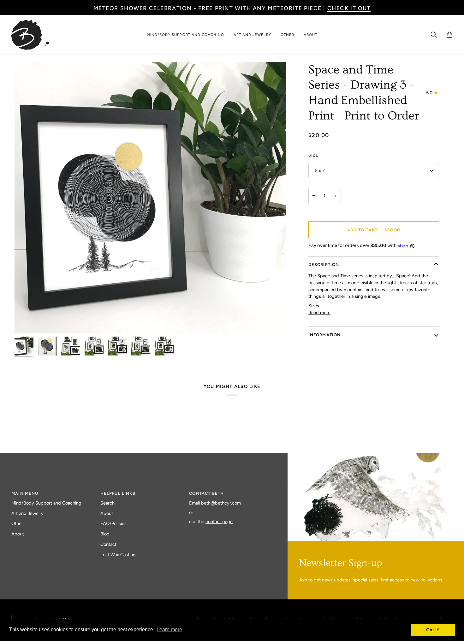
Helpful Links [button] (117, 493)
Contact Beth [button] (206, 493)
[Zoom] (26, 321)
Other (17, 523)
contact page (219, 521)
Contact (108, 544)
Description (323, 264)
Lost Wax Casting (118, 554)
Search (107, 503)
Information (324, 334)
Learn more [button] (169, 629)
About (17, 534)
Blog (105, 534)
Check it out (349, 8)
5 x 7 (320, 170)
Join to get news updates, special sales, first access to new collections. (371, 580)
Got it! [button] (433, 629)
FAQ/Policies (113, 523)
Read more (319, 312)
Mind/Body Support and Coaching (46, 503)
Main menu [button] (25, 493)
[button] (185, 35)
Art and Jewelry (27, 513)
